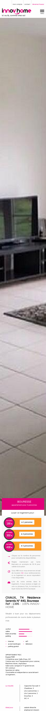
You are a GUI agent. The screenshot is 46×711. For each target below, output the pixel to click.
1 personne (28, 522)
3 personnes (27, 546)
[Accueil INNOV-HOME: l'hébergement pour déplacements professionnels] (23, 12)
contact (27, 4)
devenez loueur (38, 4)
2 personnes (27, 534)
